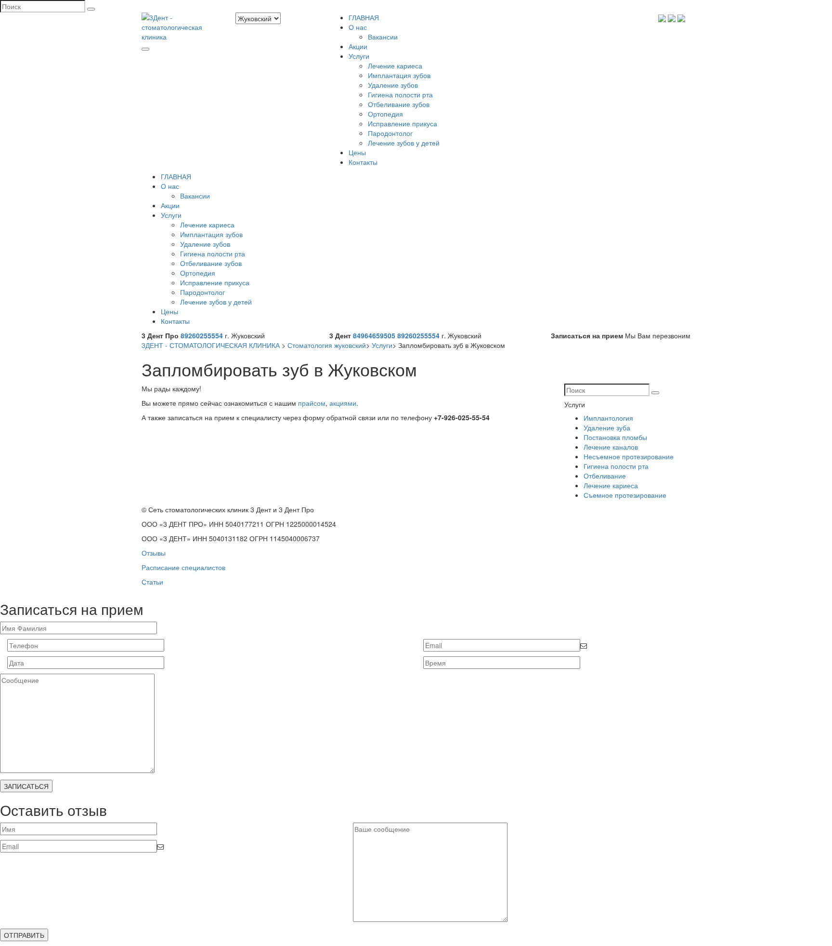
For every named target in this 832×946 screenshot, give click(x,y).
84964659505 (374, 335)
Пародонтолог (390, 133)
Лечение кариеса (395, 65)
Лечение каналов (611, 447)
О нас (358, 27)
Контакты (363, 162)
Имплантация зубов (399, 75)
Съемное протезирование (625, 495)
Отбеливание (605, 475)
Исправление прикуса (402, 123)
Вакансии (383, 36)
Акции (358, 46)
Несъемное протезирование (629, 456)
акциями (342, 403)
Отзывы (154, 553)
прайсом (311, 403)
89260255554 (202, 335)
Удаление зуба (607, 427)
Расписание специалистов (183, 567)
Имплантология (608, 418)
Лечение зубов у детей (404, 142)
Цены (357, 152)
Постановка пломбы (615, 437)
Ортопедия (385, 114)
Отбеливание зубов (398, 104)
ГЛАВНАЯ (364, 17)
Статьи (152, 581)
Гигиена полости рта (400, 94)
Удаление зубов (393, 85)
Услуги (359, 56)
